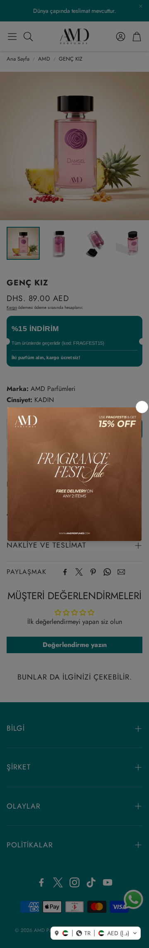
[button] (95, 933)
